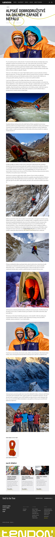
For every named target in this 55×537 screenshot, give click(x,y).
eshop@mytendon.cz (48, 498)
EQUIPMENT (21, 2)
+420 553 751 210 (39, 498)
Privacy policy (46, 514)
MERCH (26, 2)
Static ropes (6, 507)
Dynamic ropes (6, 506)
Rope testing (34, 516)
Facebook (24, 510)
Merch (4, 509)
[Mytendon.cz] (7, 2)
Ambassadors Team (35, 513)
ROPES (15, 2)
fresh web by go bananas (1, 534)
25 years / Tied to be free (36, 510)
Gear (4, 511)
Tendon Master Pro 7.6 (28, 229)
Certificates (46, 516)
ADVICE (31, 2)
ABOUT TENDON (38, 2)
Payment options (47, 513)
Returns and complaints (48, 510)
